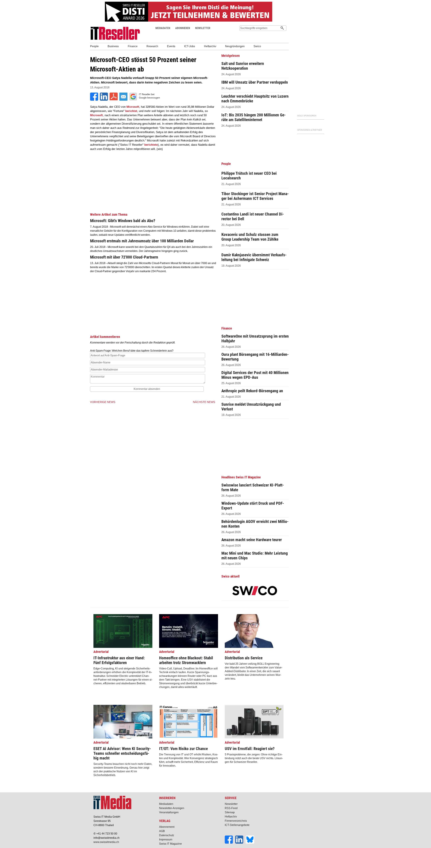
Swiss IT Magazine (170, 843)
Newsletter (231, 803)
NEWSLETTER (202, 28)
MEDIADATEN (162, 28)
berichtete (151, 144)
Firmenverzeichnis (236, 820)
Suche (242, 34)
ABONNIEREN (182, 28)
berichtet (131, 111)
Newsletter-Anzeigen (171, 808)
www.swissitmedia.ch (106, 842)
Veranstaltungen (169, 812)
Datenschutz (166, 835)
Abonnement (166, 826)
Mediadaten (166, 803)
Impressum (165, 839)
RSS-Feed (231, 808)
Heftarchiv (231, 816)
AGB (162, 831)
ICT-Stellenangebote (237, 825)
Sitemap (230, 812)
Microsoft (132, 106)
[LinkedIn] (240, 842)
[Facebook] (230, 842)
